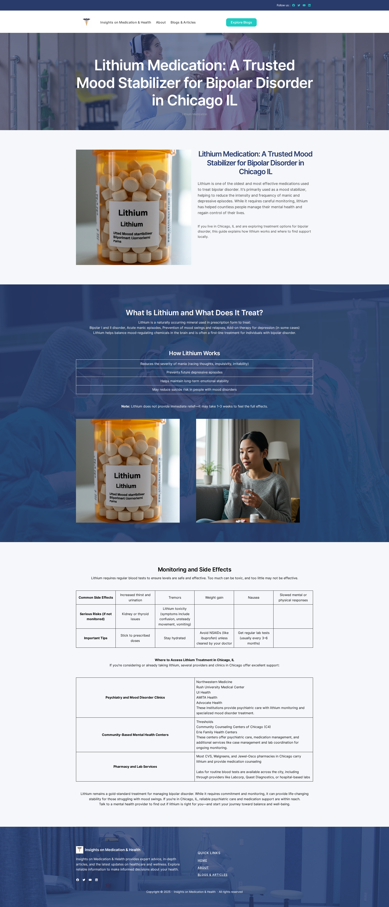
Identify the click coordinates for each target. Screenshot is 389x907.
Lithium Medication (194, 114)
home (202, 860)
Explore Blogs (241, 22)
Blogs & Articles (213, 874)
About (203, 867)
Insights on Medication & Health (112, 850)
